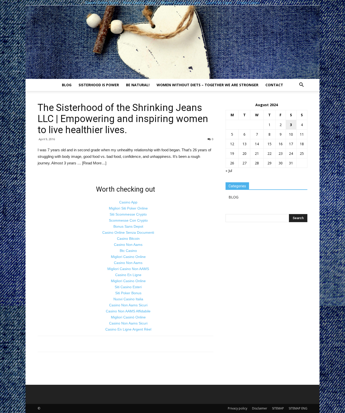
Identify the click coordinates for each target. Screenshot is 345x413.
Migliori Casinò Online (128, 317)
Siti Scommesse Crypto (128, 214)
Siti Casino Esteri (128, 287)
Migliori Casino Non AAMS (128, 269)
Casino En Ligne (128, 275)
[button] (301, 85)
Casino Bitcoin (128, 239)
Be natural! (138, 84)
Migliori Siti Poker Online (128, 208)
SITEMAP (278, 408)
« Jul (229, 170)
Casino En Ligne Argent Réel (128, 329)
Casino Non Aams (128, 245)
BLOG (66, 84)
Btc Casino (128, 251)
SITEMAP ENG (298, 408)
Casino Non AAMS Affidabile (128, 311)
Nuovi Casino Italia (128, 299)
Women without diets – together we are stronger (207, 84)
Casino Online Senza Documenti (128, 232)
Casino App (128, 202)
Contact (274, 84)
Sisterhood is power (99, 84)
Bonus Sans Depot (128, 226)
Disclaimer (259, 408)
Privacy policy (237, 408)
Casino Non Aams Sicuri (128, 305)
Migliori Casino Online (128, 257)
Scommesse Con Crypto (128, 220)
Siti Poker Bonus (128, 293)
